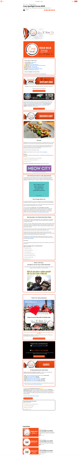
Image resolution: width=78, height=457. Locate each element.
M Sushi (32, 63)
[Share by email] (44, 10)
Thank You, (31, 67)
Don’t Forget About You (34, 64)
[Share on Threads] (49, 10)
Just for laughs (34, 66)
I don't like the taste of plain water (28, 250)
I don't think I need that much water (28, 257)
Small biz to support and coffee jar (36, 68)
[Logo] (1, 1)
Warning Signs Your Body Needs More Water (37, 65)
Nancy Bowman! (36, 67)
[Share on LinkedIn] (51, 10)
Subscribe (27, 161)
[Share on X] (48, 10)
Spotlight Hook (33, 62)
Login (24, 161)
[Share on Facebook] (46, 10)
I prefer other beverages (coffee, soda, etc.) (29, 255)
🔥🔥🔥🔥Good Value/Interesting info (29, 405)
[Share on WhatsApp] (54, 10)
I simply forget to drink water (27, 248)
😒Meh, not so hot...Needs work (28, 407)
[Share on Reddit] (52, 10)
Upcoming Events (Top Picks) (33, 69)
